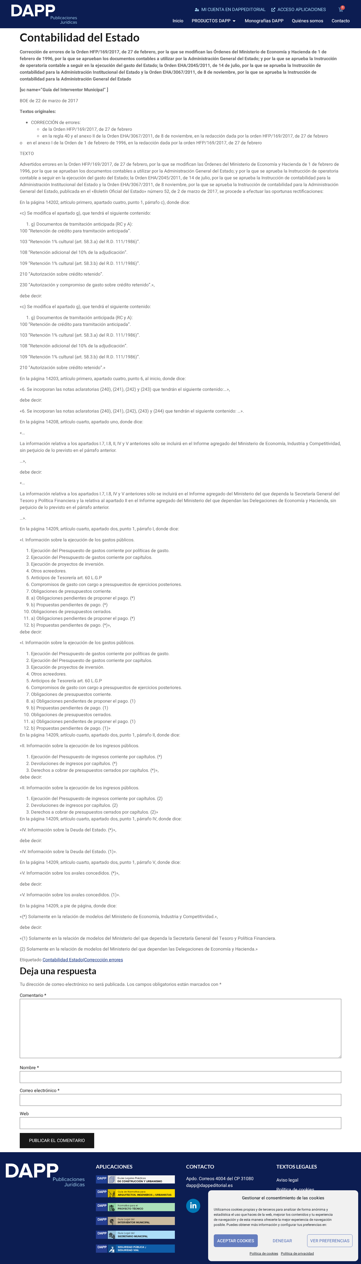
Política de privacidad (297, 1253)
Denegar (282, 1241)
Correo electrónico (40, 1090)
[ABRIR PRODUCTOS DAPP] (234, 21)
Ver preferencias (329, 1241)
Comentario (33, 995)
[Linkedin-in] (193, 1206)
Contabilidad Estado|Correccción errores (83, 959)
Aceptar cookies (235, 1241)
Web (24, 1113)
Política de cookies (264, 1253)
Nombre (29, 1067)
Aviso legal (287, 1180)
